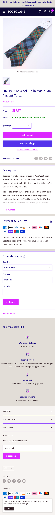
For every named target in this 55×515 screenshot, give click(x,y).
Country (6, 262)
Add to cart (27, 135)
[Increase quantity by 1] (28, 125)
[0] (50, 11)
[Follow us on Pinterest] (19, 481)
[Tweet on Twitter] (46, 158)
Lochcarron (8, 102)
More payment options (27, 149)
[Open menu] (4, 12)
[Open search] (40, 11)
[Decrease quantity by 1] (15, 125)
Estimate (10, 302)
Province (6, 274)
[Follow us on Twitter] (9, 481)
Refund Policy (9, 314)
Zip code (6, 286)
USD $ (6, 468)
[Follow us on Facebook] (4, 481)
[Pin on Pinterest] (41, 158)
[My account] (45, 11)
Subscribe (11, 456)
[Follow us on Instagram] (14, 481)
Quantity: (7, 126)
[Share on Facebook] (36, 158)
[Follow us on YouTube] (24, 481)
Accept (9, 508)
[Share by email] (50, 158)
